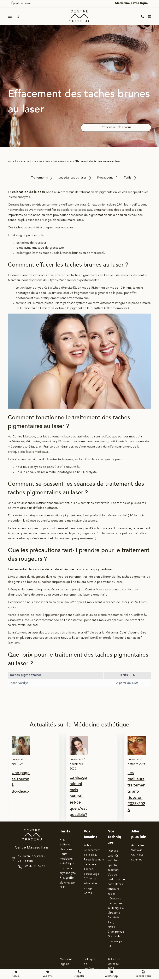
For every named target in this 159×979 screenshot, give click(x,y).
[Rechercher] (17, 16)
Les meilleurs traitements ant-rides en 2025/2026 (136, 791)
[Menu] (10, 16)
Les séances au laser (72, 177)
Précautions (105, 177)
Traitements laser (62, 161)
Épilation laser (20, 3)
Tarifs (127, 177)
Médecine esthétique (131, 3)
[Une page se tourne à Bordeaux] (21, 745)
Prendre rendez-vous (116, 127)
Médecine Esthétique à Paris (34, 161)
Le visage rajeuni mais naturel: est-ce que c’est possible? (78, 796)
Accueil (12, 161)
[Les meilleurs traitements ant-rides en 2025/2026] (137, 745)
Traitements (39, 177)
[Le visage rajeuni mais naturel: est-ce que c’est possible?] (79, 745)
